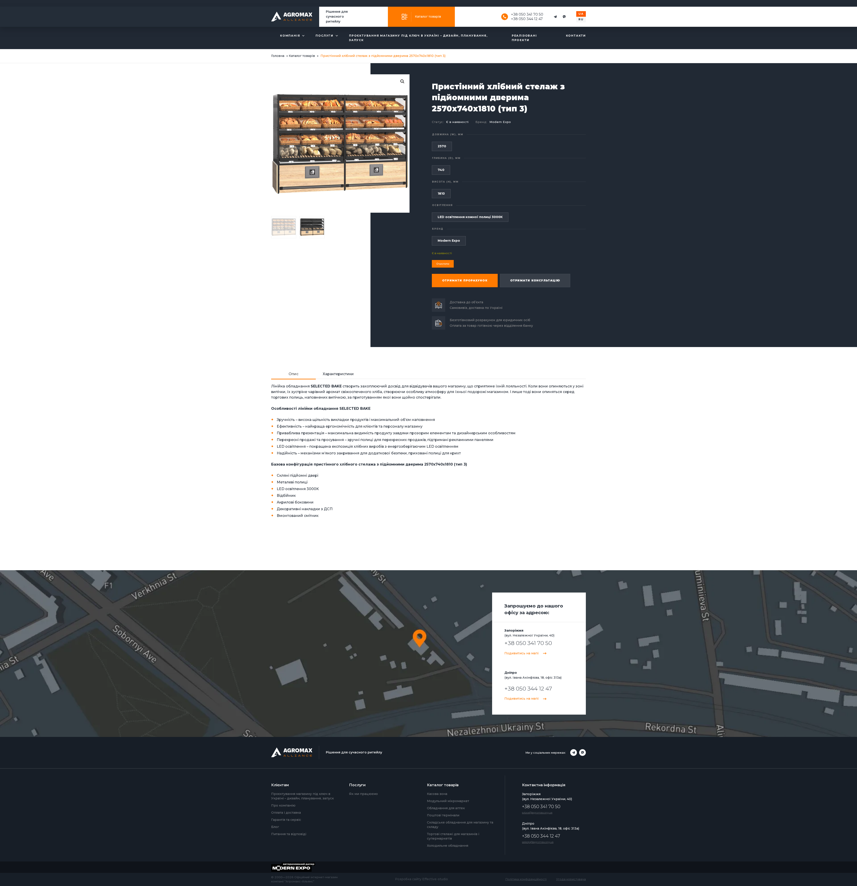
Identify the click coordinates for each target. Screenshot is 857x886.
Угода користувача (571, 879)
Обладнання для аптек (446, 808)
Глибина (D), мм (446, 158)
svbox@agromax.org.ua (537, 812)
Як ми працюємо (363, 794)
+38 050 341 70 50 (527, 14)
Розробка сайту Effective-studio (421, 879)
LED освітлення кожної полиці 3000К (470, 217)
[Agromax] (291, 16)
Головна (277, 56)
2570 (442, 146)
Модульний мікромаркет (448, 801)
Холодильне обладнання (447, 846)
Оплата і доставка (286, 813)
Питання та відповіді (288, 834)
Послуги (324, 35)
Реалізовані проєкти (524, 38)
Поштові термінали (443, 815)
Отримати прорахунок (464, 280)
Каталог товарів (428, 17)
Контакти (576, 35)
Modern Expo (500, 122)
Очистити (442, 263)
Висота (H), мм (445, 181)
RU (581, 19)
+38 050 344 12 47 (527, 19)
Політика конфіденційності (526, 879)
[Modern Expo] (296, 867)
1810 (441, 193)
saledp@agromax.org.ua (537, 842)
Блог (275, 827)
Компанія (290, 35)
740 (441, 170)
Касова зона (437, 794)
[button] (402, 81)
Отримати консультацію (535, 280)
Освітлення (442, 205)
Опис (293, 374)
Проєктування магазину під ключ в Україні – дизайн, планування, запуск (418, 38)
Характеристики (338, 374)
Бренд (437, 228)
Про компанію (283, 805)
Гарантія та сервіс (286, 820)
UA (581, 13)
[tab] (293, 374)
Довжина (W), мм (447, 134)
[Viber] (564, 16)
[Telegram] (555, 16)
